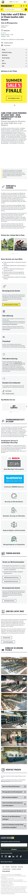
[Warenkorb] (26, 6)
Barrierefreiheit (14, 866)
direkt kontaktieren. (6, 329)
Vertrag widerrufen (6, 871)
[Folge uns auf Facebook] (2, 856)
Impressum (7, 866)
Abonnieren (14, 849)
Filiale (3, 49)
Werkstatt (4, 55)
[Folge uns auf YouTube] (9, 856)
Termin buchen (6, 58)
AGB (3, 866)
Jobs (3, 60)
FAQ (3, 66)
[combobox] (13, 9)
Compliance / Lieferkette (16, 869)
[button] (2, 9)
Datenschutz (20, 866)
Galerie (4, 63)
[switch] (25, 2)
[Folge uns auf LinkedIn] (13, 856)
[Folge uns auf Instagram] (5, 856)
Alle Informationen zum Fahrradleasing (9, 324)
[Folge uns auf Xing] (17, 856)
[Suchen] (22, 9)
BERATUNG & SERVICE (5, 781)
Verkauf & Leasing (6, 52)
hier (24, 347)
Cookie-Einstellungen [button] (6, 869)
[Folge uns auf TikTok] (20, 856)
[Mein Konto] (24, 6)
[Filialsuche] (21, 6)
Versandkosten (18, 874)
